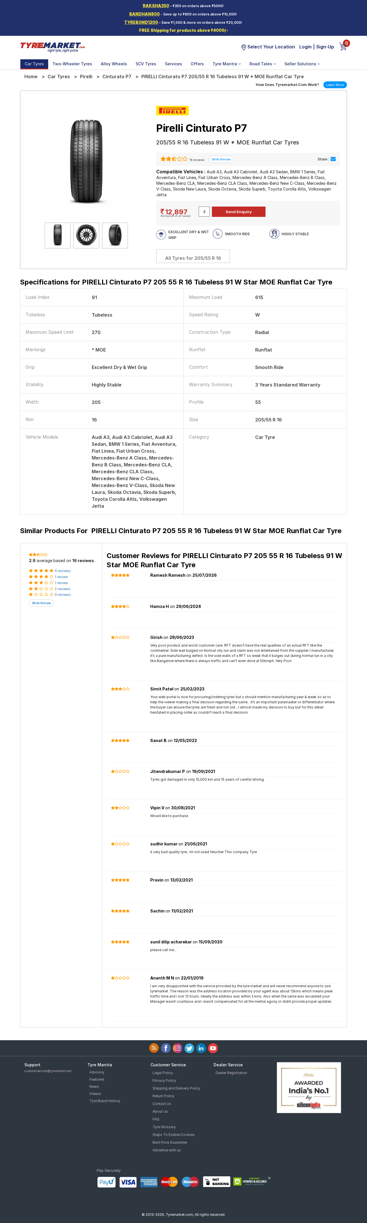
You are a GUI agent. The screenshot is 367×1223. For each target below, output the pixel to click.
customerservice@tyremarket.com (48, 1071)
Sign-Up (325, 47)
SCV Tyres (146, 63)
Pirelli (86, 76)
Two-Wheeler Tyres (72, 63)
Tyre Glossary (164, 1127)
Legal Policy (163, 1073)
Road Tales (261, 63)
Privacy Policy (164, 1080)
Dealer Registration (231, 1073)
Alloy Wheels (114, 63)
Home (31, 76)
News (94, 1086)
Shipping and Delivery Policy (176, 1088)
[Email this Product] (333, 159)
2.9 (32, 560)
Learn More (335, 85)
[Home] (52, 47)
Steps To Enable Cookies (174, 1134)
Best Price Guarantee (170, 1142)
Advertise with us (167, 1150)
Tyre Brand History (104, 1101)
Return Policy (163, 1096)
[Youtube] (213, 1048)
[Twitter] (189, 1048)
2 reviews (63, 589)
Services (173, 63)
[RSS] (154, 1048)
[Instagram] (178, 1048)
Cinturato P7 (116, 76)
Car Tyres (34, 63)
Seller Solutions (300, 63)
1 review (61, 577)
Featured (96, 1079)
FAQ (156, 1119)
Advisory (96, 1072)
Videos (95, 1094)
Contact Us (162, 1104)
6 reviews (63, 571)
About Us (160, 1111)
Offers (197, 63)
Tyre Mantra (225, 63)
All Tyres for (193, 258)
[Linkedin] (201, 1048)
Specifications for (176, 282)
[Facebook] (166, 1048)
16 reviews (196, 160)
